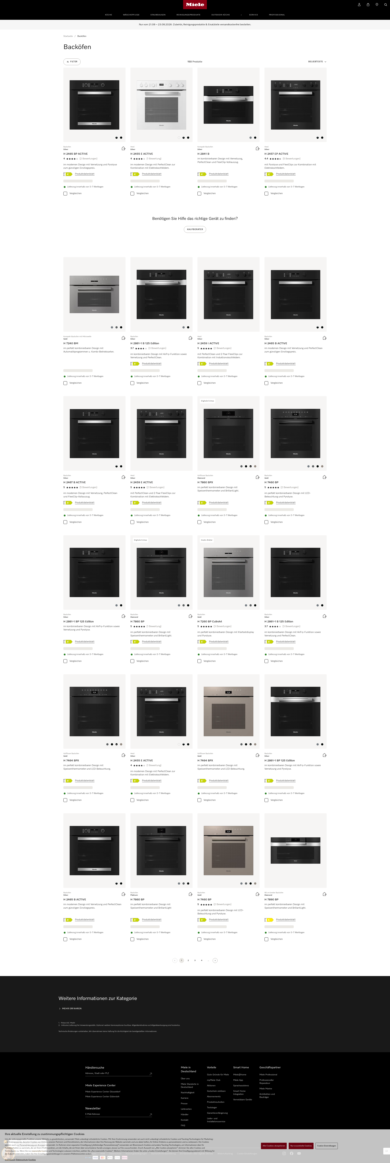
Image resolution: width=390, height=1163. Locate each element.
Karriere (184, 1098)
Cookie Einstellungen (326, 1146)
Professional (277, 15)
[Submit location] (150, 1074)
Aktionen (211, 1086)
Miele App (238, 1080)
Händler (184, 1115)
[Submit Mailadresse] (150, 1115)
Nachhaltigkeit (187, 1093)
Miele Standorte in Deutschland (190, 1085)
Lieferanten (186, 1109)
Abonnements (214, 1097)
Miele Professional (268, 1075)
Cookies (32, 1160)
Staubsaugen (158, 15)
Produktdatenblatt (84, 174)
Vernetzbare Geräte (242, 1100)
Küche (108, 15)
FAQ (183, 1125)
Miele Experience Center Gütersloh (102, 1097)
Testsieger (212, 1108)
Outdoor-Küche (220, 15)
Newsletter (93, 1108)
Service (253, 15)
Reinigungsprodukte (188, 15)
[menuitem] (110, 14)
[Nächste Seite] (215, 960)
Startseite (68, 36)
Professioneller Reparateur (266, 1081)
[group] (94, 132)
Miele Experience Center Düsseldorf (102, 1092)
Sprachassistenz (241, 1086)
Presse (184, 1104)
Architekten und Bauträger (267, 1095)
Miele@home (239, 1075)
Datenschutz (22, 1160)
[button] (117, 138)
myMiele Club (213, 1080)
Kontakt (184, 1120)
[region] (195, 1146)
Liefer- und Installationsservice (216, 1120)
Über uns (185, 1079)
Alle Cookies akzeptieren (274, 1146)
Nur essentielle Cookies (301, 1146)
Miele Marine (265, 1089)
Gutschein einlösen (216, 1091)
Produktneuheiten (215, 1102)
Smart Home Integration (239, 1092)
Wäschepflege (131, 15)
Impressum (10, 1160)
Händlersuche (94, 1067)
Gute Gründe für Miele (218, 1075)
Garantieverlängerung (217, 1113)
